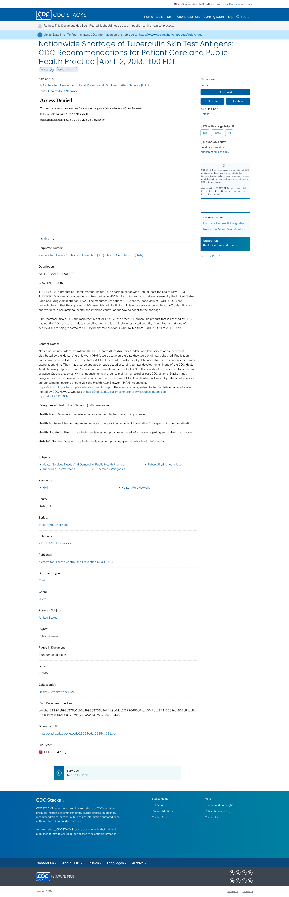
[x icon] (238, 872)
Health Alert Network (62, 91)
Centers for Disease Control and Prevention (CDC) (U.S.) (76, 562)
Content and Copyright (219, 805)
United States (48, 618)
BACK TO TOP (212, 256)
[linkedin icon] (250, 872)
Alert (42, 599)
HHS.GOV (232, 891)
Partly (217, 133)
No (229, 133)
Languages (115, 863)
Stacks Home (160, 799)
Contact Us (211, 817)
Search (246, 17)
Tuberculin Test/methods (58, 469)
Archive (137, 863)
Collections (164, 17)
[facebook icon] (232, 872)
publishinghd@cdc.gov (215, 152)
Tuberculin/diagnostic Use (164, 464)
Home (148, 17)
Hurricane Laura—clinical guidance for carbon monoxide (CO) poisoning (225, 223)
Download (225, 92)
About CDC (70, 863)
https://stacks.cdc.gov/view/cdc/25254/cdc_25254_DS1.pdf (77, 734)
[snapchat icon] (244, 880)
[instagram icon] (244, 872)
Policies (93, 863)
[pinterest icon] (238, 880)
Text (42, 580)
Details (205, 114)
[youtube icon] (232, 880)
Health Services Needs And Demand (66, 464)
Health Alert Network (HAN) (57, 692)
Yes (205, 133)
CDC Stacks (48, 800)
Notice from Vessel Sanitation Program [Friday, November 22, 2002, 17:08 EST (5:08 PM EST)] (225, 229)
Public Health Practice (109, 464)
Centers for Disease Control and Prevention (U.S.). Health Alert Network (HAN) (96, 85)
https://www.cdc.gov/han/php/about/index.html (170, 35)
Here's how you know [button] (240, 4)
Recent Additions (188, 17)
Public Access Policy (217, 811)
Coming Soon (214, 17)
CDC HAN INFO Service (55, 543)
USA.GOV (248, 891)
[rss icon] (250, 880)
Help (230, 17)
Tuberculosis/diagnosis (110, 469)
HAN (45, 488)
